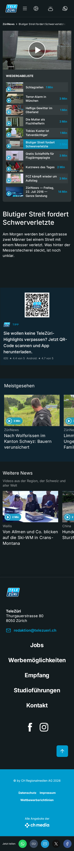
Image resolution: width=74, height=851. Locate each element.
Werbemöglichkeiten (37, 660)
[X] (56, 844)
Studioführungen (37, 690)
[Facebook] (67, 844)
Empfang (37, 675)
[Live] (36, 8)
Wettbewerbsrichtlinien (37, 800)
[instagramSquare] (44, 727)
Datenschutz (27, 792)
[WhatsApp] (22, 844)
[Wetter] (50, 8)
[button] (34, 844)
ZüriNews (9, 24)
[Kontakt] (65, 8)
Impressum (48, 792)
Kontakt (36, 705)
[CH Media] (37, 824)
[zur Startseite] (11, 8)
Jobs (37, 645)
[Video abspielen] (37, 50)
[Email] (45, 844)
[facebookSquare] (30, 727)
